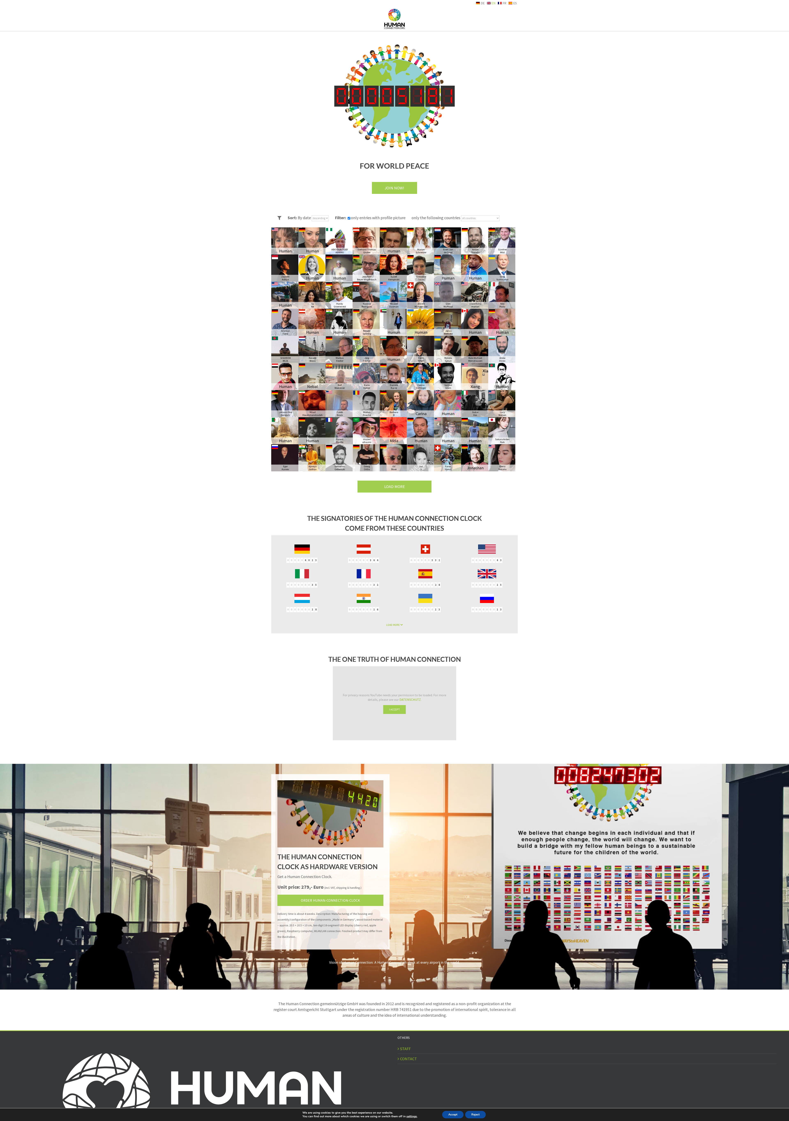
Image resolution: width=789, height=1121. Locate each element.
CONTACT (408, 1058)
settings (411, 1116)
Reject (475, 1114)
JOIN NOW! (394, 187)
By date (305, 217)
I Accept (394, 709)
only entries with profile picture (378, 217)
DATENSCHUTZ (410, 699)
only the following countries (436, 217)
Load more (394, 486)
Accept (452, 1114)
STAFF (405, 1048)
